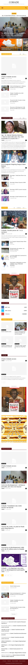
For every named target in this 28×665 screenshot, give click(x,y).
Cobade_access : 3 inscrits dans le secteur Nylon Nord (14, 15)
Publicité (9, 661)
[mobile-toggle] (2, 8)
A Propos (4, 661)
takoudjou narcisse (5, 629)
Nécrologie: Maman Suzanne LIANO (18, 182)
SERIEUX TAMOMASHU (6, 641)
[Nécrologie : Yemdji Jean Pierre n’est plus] (5, 177)
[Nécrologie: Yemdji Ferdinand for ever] (5, 198)
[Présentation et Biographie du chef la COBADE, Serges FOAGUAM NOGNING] (5, 264)
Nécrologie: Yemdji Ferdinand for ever (18, 196)
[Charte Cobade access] (14, 66)
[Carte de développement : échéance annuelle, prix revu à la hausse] (14, 28)
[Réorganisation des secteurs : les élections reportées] (5, 250)
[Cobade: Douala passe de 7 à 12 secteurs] (14, 220)
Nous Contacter (22, 661)
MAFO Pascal (4, 645)
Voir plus (13, 614)
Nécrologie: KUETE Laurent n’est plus (18, 189)
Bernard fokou (4, 648)
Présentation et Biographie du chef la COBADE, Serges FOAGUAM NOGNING (18, 264)
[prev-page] (2, 114)
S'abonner (24, 313)
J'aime (25, 307)
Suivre (25, 310)
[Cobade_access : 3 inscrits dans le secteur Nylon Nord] (11, 45)
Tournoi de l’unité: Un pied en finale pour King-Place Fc (20, 347)
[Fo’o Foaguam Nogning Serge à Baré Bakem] (14, 156)
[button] (26, 8)
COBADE (2, 78)
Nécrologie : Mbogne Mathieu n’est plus (17, 652)
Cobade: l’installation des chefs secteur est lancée (6, 346)
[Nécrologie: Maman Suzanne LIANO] (5, 184)
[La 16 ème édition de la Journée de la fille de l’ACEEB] (5, 257)
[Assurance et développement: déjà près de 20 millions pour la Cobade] (5, 109)
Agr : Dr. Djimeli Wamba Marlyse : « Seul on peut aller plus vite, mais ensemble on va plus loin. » (12, 136)
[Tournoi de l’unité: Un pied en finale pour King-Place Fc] (5, 102)
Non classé (4, 74)
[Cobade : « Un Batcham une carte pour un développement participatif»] (14, 560)
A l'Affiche (4, 31)
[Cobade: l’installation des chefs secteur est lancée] (5, 95)
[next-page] (4, 114)
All (20, 54)
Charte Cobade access (8, 76)
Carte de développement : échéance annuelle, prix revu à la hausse (20, 333)
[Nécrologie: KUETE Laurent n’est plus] (5, 191)
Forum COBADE (15, 661)
